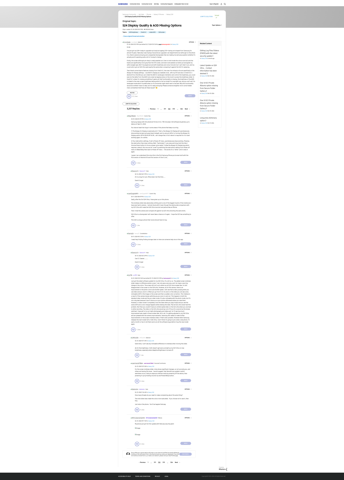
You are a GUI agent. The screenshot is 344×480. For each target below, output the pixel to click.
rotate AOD (152, 32)
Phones (149, 14)
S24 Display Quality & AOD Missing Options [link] (138, 16)
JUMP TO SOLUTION (206, 16)
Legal (166, 476)
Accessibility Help (124, 476)
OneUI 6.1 (143, 32)
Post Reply (185, 454)
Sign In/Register (214, 4)
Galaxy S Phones (159, 14)
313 (174, 109)
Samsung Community (129, 14)
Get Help (156, 4)
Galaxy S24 (169, 14)
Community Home (135, 4)
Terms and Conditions (142, 476)
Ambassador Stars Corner (181, 4)
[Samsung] (123, 4)
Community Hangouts (167, 4)
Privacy (157, 476)
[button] (192, 42)
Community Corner (147, 4)
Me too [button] (132, 93)
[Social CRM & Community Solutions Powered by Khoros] (223, 469)
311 (165, 109)
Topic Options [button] (216, 25)
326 (181, 109)
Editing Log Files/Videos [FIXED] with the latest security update (209, 53)
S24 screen (162, 32)
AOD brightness (133, 32)
